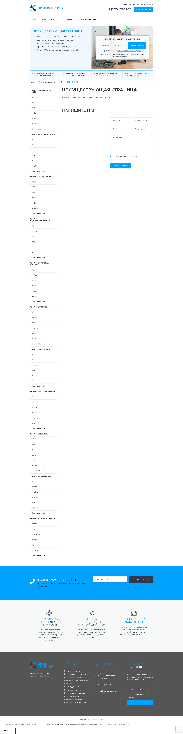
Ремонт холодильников (47, 82)
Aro (33, 150)
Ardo (34, 113)
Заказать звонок (144, 9)
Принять (8, 731)
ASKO (34, 444)
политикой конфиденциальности (114, 724)
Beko (34, 455)
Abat (34, 140)
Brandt (35, 466)
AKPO (34, 275)
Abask (34, 231)
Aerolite (35, 550)
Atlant (62, 82)
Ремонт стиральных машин (40, 91)
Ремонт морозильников (42, 392)
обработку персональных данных (129, 51)
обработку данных (130, 156)
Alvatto (35, 492)
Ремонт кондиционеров (42, 519)
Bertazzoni (36, 508)
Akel (33, 108)
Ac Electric (36, 534)
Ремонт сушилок (39, 434)
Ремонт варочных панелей (39, 264)
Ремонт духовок (38, 307)
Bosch (34, 460)
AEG (33, 97)
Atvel (34, 450)
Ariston (35, 124)
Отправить (140, 703)
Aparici (34, 252)
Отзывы (68, 19)
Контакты (55, 19)
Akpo (34, 198)
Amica (34, 407)
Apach (34, 376)
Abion (34, 529)
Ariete (34, 497)
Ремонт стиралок (72, 671)
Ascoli (34, 280)
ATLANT (35, 166)
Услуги (33, 19)
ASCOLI (35, 161)
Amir (34, 323)
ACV (33, 236)
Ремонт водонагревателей (40, 220)
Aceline (35, 540)
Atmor (34, 291)
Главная (32, 82)
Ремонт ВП (69, 684)
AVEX (34, 296)
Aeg (33, 242)
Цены (43, 19)
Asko (34, 286)
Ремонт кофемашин (40, 476)
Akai (33, 103)
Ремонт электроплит (41, 349)
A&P (33, 226)
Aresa (34, 118)
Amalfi (34, 247)
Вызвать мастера (120, 166)
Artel (34, 155)
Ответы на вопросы (86, 19)
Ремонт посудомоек (40, 177)
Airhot (34, 365)
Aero (34, 545)
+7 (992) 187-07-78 (119, 9)
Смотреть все (38, 129)
